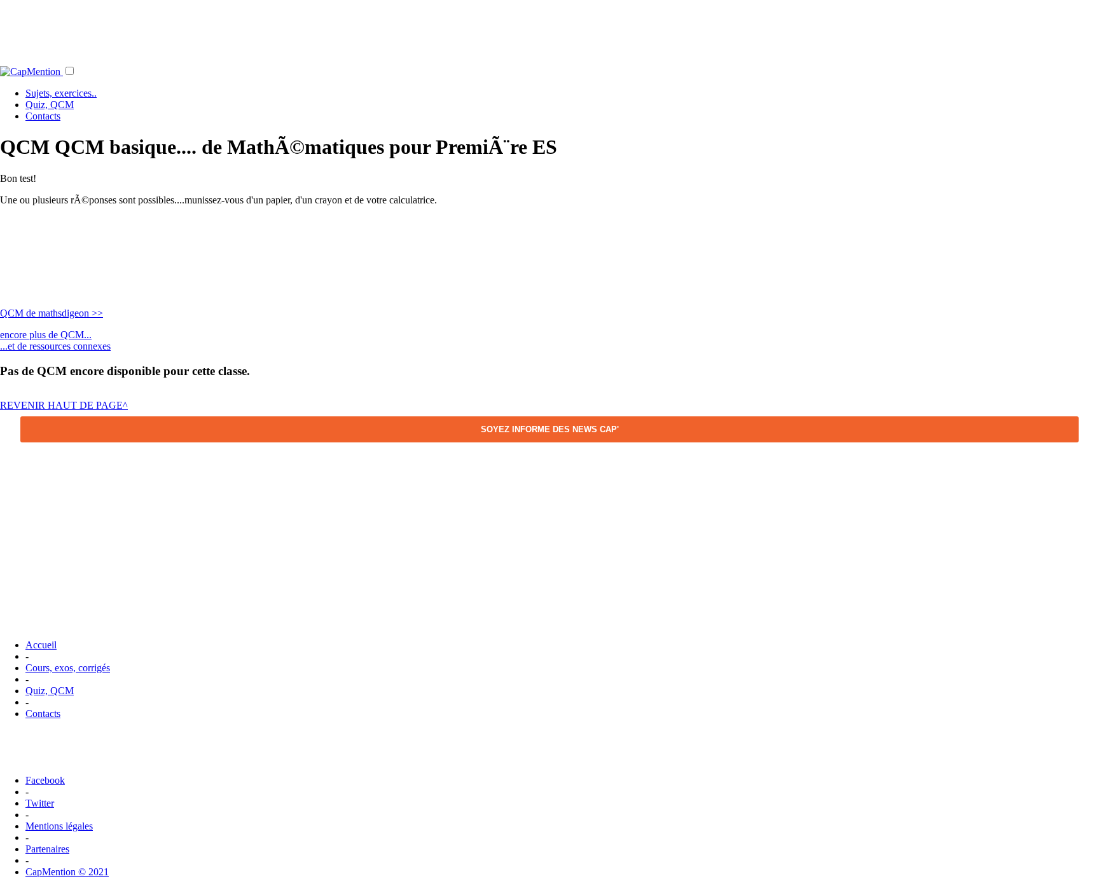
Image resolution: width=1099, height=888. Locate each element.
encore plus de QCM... (46, 334)
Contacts (42, 116)
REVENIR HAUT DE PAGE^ (64, 405)
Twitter (39, 803)
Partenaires (47, 849)
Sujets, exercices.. (61, 93)
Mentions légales (59, 826)
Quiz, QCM (49, 104)
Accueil (41, 644)
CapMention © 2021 (67, 871)
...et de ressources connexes (55, 346)
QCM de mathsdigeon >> (51, 313)
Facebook (45, 780)
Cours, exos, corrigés (67, 667)
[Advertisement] (549, 28)
